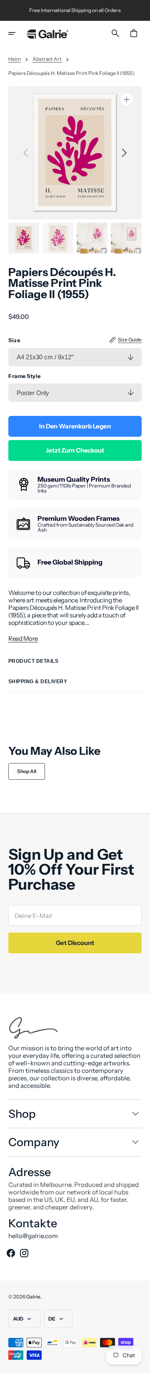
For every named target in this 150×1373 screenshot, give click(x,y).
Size (14, 340)
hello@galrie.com (33, 1236)
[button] (17, 33)
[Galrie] (47, 33)
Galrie (33, 1296)
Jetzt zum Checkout (75, 450)
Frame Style (24, 376)
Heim (14, 59)
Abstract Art (47, 59)
